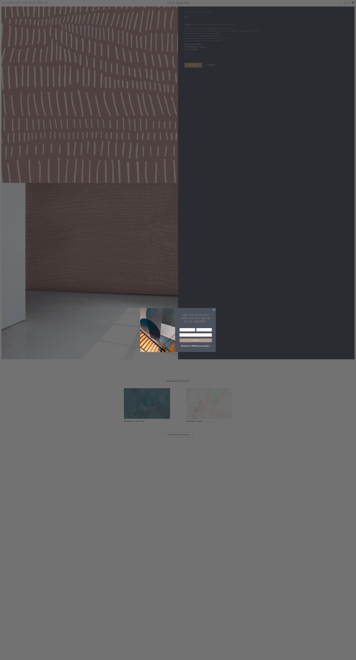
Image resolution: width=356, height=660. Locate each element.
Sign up (196, 340)
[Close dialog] (214, 310)
